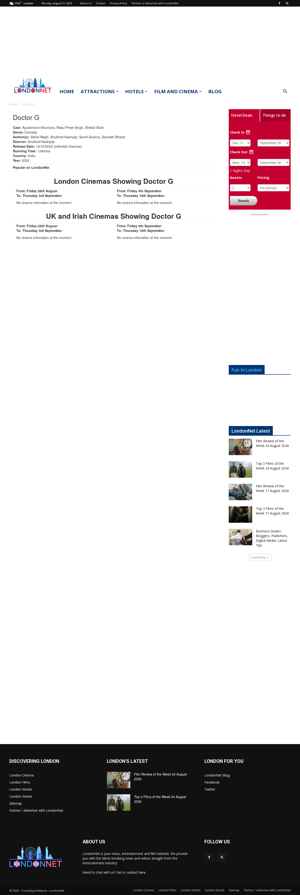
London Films (19, 782)
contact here (136, 872)
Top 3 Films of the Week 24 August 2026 (272, 465)
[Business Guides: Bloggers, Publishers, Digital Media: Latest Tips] (240, 537)
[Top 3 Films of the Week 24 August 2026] (240, 469)
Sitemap (15, 803)
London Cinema (21, 775)
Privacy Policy (118, 3)
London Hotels (20, 789)
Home (67, 91)
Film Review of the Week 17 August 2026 (272, 488)
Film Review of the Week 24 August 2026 (272, 443)
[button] (285, 92)
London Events (20, 796)
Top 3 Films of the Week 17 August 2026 (272, 510)
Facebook (211, 782)
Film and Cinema (176, 91)
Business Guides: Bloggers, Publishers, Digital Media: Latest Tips (272, 538)
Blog (215, 91)
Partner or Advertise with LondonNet (155, 3)
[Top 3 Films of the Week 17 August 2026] (240, 514)
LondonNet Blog (217, 775)
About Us (85, 3)
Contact (100, 3)
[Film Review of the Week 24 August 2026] (240, 447)
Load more (258, 557)
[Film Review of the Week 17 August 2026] (240, 492)
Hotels (134, 91)
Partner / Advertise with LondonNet (36, 810)
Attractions (98, 91)
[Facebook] (279, 3)
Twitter (209, 789)
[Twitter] (287, 3)
